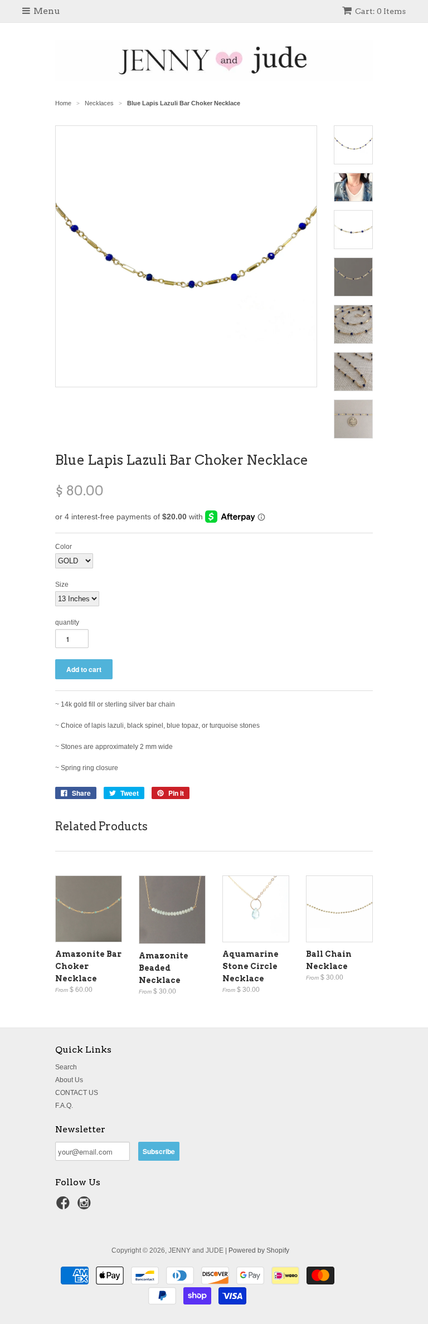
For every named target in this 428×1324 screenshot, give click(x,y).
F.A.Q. (64, 1105)
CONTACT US (76, 1093)
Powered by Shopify (258, 1250)
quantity (67, 622)
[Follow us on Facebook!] (64, 1206)
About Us (69, 1080)
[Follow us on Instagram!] (85, 1206)
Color (63, 547)
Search (66, 1067)
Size (62, 584)
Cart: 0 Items (380, 11)
